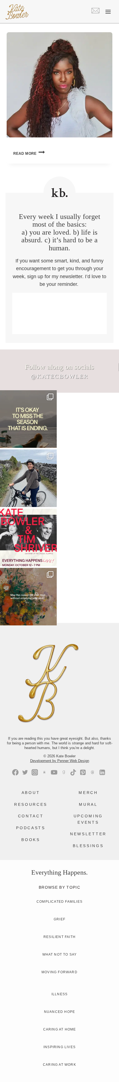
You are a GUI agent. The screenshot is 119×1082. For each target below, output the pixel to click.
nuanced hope (59, 1012)
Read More (29, 153)
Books (30, 839)
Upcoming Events (88, 819)
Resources (30, 804)
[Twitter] (25, 772)
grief (59, 919)
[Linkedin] (102, 772)
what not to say (59, 954)
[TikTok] (73, 772)
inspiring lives (59, 1047)
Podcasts (30, 828)
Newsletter (88, 834)
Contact (31, 816)
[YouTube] (54, 772)
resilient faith (59, 937)
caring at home (59, 1029)
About (31, 792)
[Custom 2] (93, 772)
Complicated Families (59, 902)
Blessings (88, 846)
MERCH (88, 792)
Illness (59, 994)
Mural (88, 804)
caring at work (59, 1065)
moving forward (59, 972)
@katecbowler (59, 376)
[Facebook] (15, 772)
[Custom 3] (44, 772)
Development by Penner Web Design (59, 761)
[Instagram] (35, 772)
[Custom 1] (64, 772)
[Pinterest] (83, 772)
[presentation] (59, 84)
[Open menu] (107, 11)
